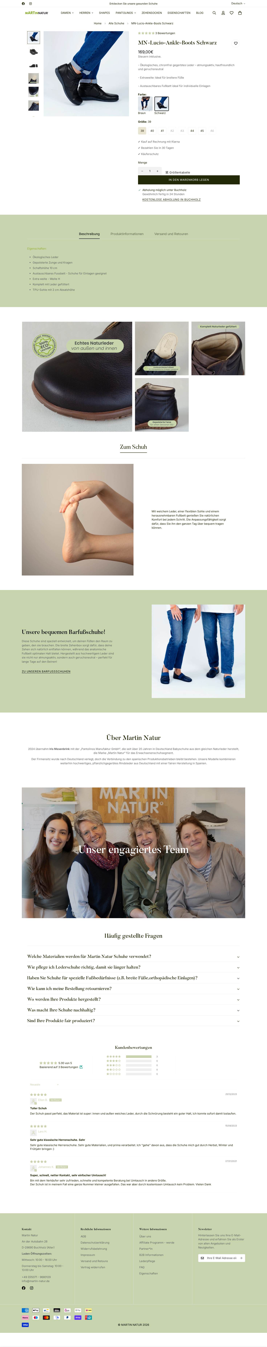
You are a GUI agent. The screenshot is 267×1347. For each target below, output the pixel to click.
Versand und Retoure (94, 1261)
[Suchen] (214, 13)
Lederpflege (147, 1261)
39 (142, 130)
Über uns (145, 1236)
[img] (38, 1094)
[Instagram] (30, 3)
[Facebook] (23, 3)
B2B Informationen (151, 1255)
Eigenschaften (179, 13)
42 (172, 130)
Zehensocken (152, 13)
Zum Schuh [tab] (133, 447)
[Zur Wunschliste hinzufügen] (236, 43)
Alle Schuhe (116, 23)
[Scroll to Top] (260, 1327)
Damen (66, 13)
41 (162, 130)
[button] (240, 13)
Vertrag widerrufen (93, 1267)
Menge (142, 162)
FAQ (141, 1267)
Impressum (88, 1255)
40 (152, 130)
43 (182, 130)
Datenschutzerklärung (95, 1242)
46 (212, 130)
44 (192, 130)
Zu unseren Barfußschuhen (46, 671)
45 (202, 130)
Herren (84, 13)
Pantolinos (124, 13)
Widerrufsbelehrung (94, 1248)
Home (98, 23)
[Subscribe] (241, 1258)
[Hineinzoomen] (121, 39)
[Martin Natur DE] (37, 13)
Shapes (104, 13)
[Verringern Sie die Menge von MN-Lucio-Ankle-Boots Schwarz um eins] (142, 171)
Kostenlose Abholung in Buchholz (171, 199)
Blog (199, 13)
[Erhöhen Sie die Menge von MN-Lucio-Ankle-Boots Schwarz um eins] (157, 171)
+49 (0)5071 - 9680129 (36, 1277)
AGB (83, 1236)
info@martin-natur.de (36, 1281)
